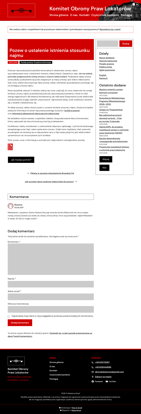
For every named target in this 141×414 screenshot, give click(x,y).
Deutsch (103, 78)
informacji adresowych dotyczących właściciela (35, 113)
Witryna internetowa (18, 303)
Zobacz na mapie (103, 376)
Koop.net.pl (76, 410)
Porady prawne (27, 62)
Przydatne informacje (42, 62)
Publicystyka (105, 67)
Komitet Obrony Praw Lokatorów (90, 8)
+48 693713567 (102, 362)
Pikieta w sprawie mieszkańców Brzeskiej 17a (52, 173)
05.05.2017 (18, 208)
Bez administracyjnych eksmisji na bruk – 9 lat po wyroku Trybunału (110, 118)
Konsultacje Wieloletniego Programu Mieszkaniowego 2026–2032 (112, 101)
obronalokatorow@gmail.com (109, 372)
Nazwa (12, 278)
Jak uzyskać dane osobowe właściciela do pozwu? (49, 181)
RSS (104, 167)
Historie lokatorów (108, 61)
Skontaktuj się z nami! (110, 29)
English (102, 75)
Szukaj (125, 43)
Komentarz (14, 241)
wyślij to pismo (72, 110)
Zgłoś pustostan (107, 70)
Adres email (14, 291)
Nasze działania (106, 58)
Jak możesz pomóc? (21, 159)
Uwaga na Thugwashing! (111, 109)
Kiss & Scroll (77, 408)
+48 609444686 (103, 367)
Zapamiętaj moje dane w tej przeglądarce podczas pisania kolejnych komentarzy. (52, 316)
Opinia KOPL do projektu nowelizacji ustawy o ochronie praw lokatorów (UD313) (114, 130)
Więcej (105, 159)
